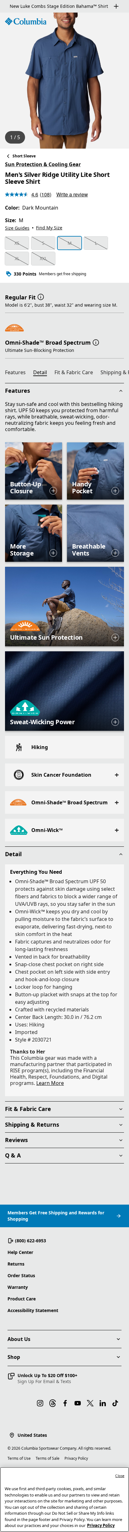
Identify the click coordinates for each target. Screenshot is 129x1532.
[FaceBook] (65, 1403)
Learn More (50, 1083)
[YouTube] (77, 1403)
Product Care (22, 1299)
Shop (14, 1357)
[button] (41, 296)
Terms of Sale (47, 1458)
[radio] (17, 243)
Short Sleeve (24, 156)
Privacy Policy (76, 1458)
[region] (64, 81)
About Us (19, 1339)
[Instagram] (40, 1403)
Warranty (18, 1287)
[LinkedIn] (102, 1403)
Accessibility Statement (33, 1310)
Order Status (21, 1275)
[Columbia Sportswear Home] (25, 21)
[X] (90, 1403)
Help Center (20, 1252)
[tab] (18, 373)
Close (119, 1475)
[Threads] (52, 1403)
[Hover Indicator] (53, 491)
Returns (16, 1264)
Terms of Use (19, 1458)
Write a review (72, 194)
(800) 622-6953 (30, 1241)
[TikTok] (115, 1403)
